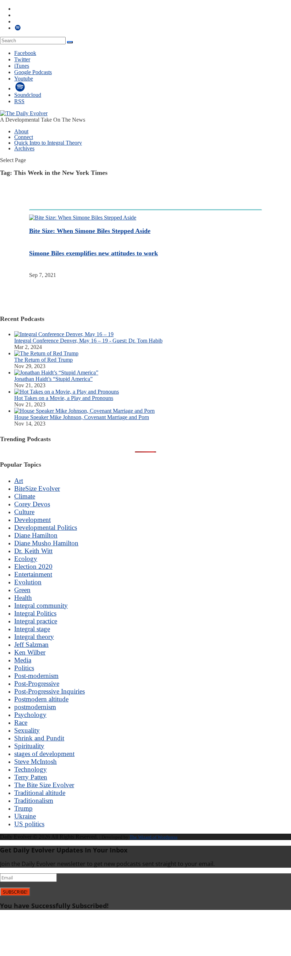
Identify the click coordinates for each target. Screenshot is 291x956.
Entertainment (33, 574)
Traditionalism (33, 800)
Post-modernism (36, 675)
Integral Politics (35, 613)
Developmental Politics (45, 527)
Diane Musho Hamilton (46, 543)
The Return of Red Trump (43, 360)
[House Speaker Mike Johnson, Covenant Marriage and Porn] (84, 411)
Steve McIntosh (35, 761)
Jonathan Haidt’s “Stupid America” (53, 379)
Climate (24, 496)
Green (22, 590)
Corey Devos (32, 504)
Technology (30, 769)
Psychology (30, 714)
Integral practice (35, 621)
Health (23, 597)
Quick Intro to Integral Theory (48, 143)
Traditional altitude (39, 792)
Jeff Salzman (31, 644)
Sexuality (27, 730)
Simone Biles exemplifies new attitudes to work (93, 253)
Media (22, 660)
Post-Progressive (36, 683)
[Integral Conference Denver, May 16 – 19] (64, 334)
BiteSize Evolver (37, 488)
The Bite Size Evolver (44, 785)
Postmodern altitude (41, 699)
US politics (29, 824)
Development (32, 519)
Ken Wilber (29, 652)
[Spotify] (20, 88)
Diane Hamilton (35, 535)
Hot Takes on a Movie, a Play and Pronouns (63, 398)
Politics (24, 668)
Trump (23, 808)
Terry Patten (30, 777)
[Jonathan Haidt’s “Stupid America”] (56, 372)
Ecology (25, 558)
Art (18, 480)
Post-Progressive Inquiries (49, 691)
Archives (24, 148)
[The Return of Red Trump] (46, 353)
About (21, 131)
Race (20, 722)
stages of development (44, 753)
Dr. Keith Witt (33, 551)
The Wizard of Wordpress (153, 837)
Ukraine (25, 816)
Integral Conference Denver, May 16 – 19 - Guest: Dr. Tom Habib (88, 341)
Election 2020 (33, 566)
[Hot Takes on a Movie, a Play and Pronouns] (66, 392)
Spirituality (29, 746)
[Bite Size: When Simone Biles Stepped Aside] (82, 218)
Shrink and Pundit (39, 738)
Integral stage (32, 629)
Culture (24, 512)
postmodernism (35, 707)
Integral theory (34, 636)
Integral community (41, 605)
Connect (23, 137)
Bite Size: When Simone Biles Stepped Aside (89, 230)
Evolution (28, 582)
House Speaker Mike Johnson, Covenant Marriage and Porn (81, 417)
